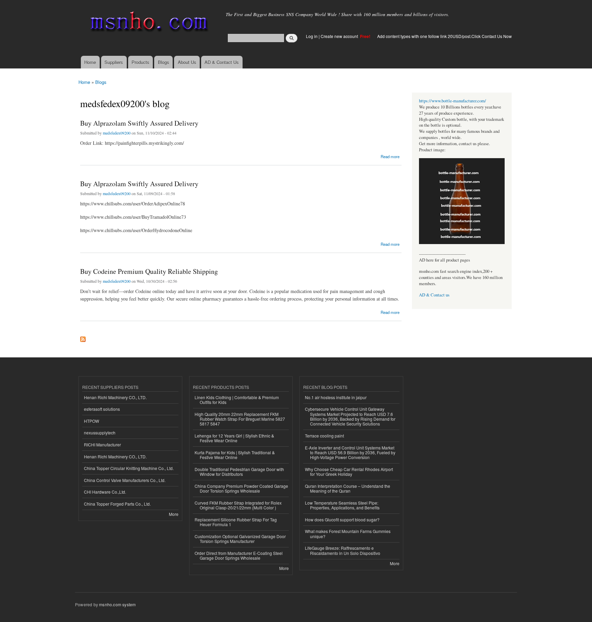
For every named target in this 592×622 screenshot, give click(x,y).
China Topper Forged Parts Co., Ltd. (117, 504)
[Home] (148, 23)
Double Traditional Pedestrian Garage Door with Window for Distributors (239, 471)
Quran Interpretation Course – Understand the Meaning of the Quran (347, 488)
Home (90, 62)
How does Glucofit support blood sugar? (342, 519)
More (173, 514)
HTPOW (91, 421)
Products (140, 62)
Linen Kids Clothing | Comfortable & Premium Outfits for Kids (237, 399)
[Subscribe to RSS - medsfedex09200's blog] (83, 337)
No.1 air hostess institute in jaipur (336, 397)
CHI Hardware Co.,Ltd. (105, 492)
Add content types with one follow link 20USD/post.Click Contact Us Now (444, 36)
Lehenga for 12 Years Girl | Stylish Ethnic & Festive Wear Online (234, 438)
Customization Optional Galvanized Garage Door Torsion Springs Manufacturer (240, 538)
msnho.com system (117, 604)
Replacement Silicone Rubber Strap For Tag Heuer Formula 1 (236, 522)
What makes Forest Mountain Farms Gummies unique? (348, 533)
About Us (187, 62)
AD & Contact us (434, 295)
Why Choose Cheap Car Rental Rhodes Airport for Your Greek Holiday (349, 471)
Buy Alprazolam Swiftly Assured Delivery (139, 123)
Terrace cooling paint (324, 436)
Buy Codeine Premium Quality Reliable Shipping (149, 271)
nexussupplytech (99, 432)
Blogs (163, 62)
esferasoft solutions (102, 409)
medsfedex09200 (117, 133)
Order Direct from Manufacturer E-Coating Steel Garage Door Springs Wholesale (239, 555)
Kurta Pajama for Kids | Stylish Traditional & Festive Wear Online (235, 454)
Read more (390, 156)
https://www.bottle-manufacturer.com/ (452, 101)
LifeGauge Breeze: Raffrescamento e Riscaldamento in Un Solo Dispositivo (342, 550)
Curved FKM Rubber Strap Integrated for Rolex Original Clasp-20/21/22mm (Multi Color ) (238, 505)
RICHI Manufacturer (102, 444)
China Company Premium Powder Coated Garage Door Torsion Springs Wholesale (241, 488)
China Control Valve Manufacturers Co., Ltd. (124, 480)
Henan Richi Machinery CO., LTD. (115, 397)
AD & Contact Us (222, 62)
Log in (312, 36)
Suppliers (113, 62)
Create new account (340, 36)
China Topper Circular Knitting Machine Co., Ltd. (129, 468)
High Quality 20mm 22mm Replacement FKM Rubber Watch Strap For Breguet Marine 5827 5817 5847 (240, 419)
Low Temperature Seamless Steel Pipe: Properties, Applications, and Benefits (342, 505)
